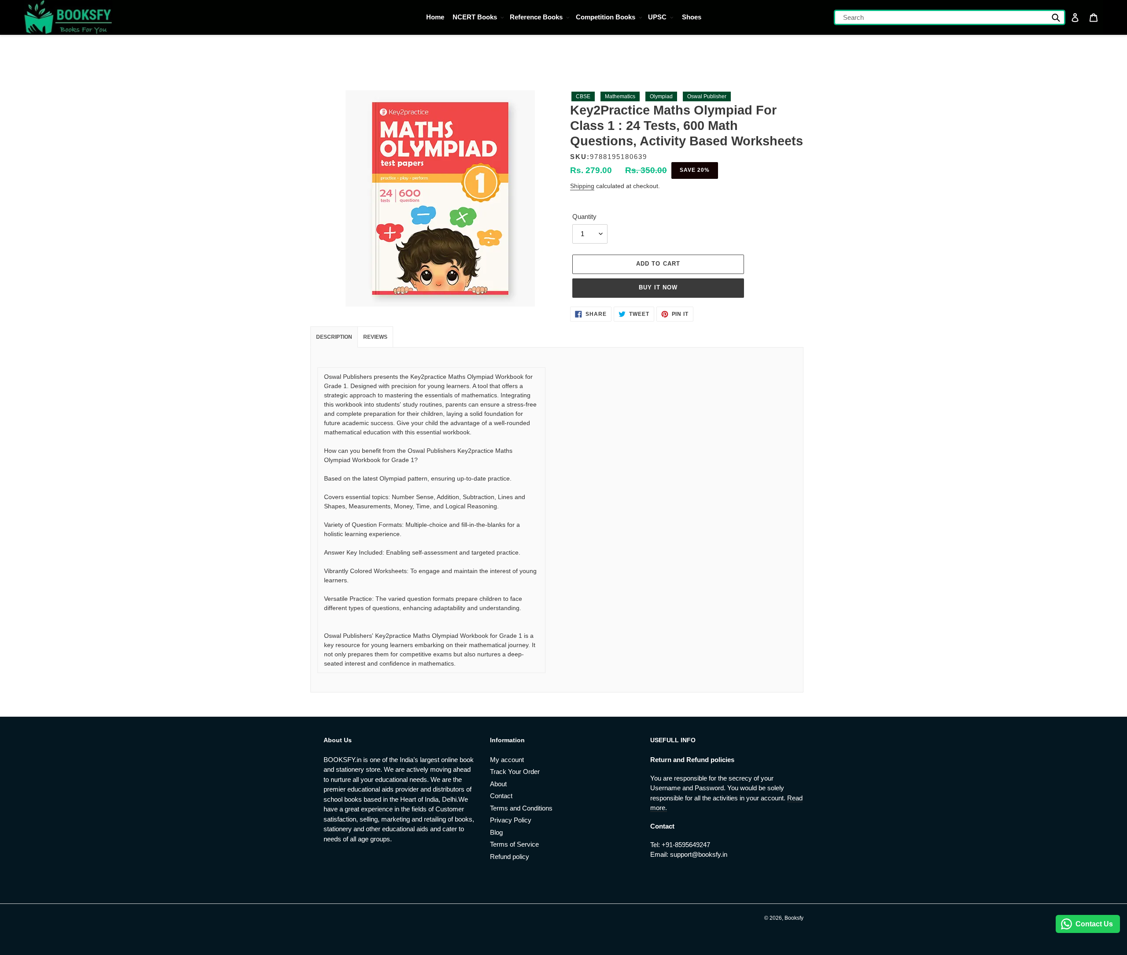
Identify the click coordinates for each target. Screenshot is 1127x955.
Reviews (375, 337)
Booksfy (793, 918)
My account (507, 759)
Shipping (582, 185)
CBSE (583, 96)
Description (334, 337)
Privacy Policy (510, 820)
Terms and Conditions (521, 808)
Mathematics (620, 96)
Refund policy (509, 856)
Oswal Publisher (706, 96)
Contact (501, 796)
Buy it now (658, 287)
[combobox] (950, 17)
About (498, 784)
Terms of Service (514, 844)
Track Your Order (515, 771)
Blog (496, 832)
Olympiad (661, 96)
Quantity (584, 216)
